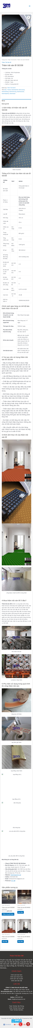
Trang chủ (4, 59)
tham (5, 89)
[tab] (16, 100)
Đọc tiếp (20, 912)
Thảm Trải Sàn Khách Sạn (16, 1008)
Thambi (9, 89)
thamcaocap (22, 89)
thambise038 (15, 89)
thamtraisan (12, 93)
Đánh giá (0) (5, 104)
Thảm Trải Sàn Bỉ (12, 59)
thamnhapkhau (5, 93)
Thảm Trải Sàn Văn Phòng (16, 1006)
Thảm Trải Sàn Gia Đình (16, 1010)
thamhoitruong (12, 91)
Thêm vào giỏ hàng (8, 914)
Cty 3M (13, 880)
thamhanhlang (5, 91)
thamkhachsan (20, 91)
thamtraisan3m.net (16, 875)
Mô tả (3, 100)
